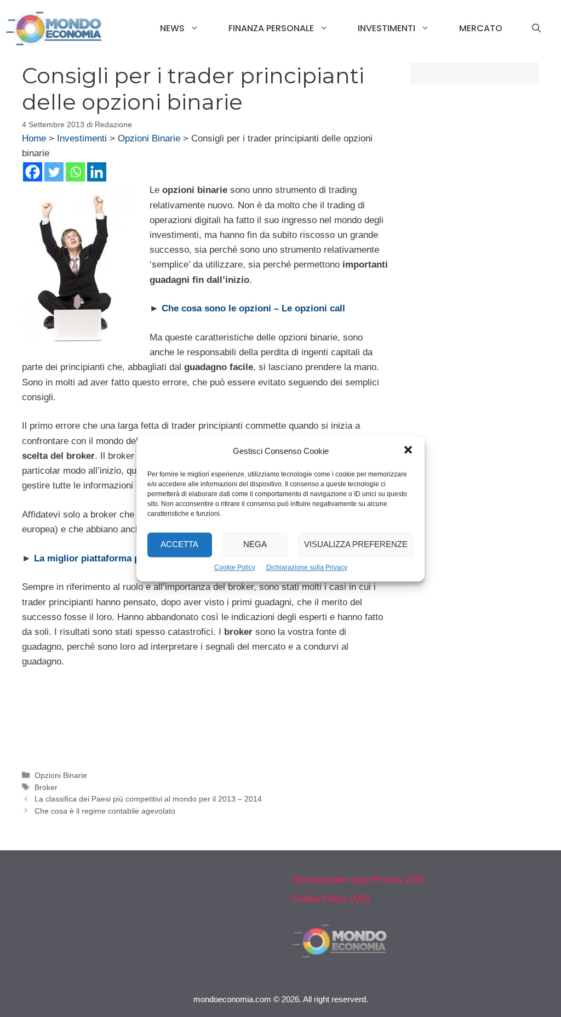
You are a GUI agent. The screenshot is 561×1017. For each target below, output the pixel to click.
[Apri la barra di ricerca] (536, 28)
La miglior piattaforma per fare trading (118, 558)
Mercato (480, 28)
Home (34, 138)
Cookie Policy (234, 567)
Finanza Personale (271, 28)
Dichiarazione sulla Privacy (306, 567)
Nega (255, 544)
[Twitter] (54, 171)
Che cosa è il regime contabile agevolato (105, 810)
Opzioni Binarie (149, 138)
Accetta (179, 544)
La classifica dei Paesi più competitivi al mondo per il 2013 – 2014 (148, 798)
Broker (46, 787)
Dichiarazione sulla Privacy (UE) (358, 879)
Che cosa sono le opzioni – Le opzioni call (253, 308)
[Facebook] (32, 171)
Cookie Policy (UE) (330, 899)
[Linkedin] (96, 171)
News (172, 28)
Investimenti (386, 28)
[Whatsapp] (75, 171)
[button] (408, 451)
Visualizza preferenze (356, 544)
